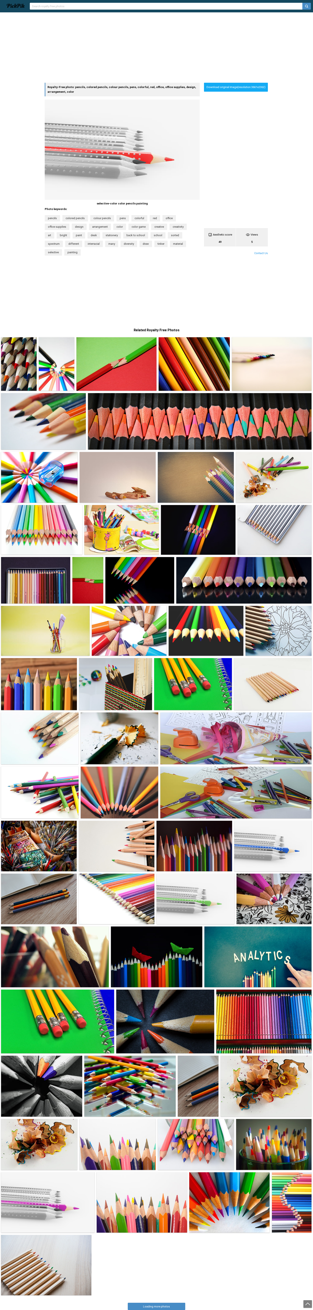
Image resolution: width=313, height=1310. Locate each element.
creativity (178, 226)
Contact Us (261, 253)
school (158, 235)
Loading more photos (156, 1306)
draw (146, 243)
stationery (112, 235)
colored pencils (75, 218)
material (178, 243)
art (49, 235)
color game (139, 226)
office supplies (57, 226)
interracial (94, 243)
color (119, 226)
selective (53, 252)
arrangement (100, 226)
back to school (135, 235)
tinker (161, 243)
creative (159, 226)
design (79, 226)
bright (63, 235)
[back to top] (307, 1304)
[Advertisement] (156, 47)
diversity (129, 243)
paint (79, 235)
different (73, 243)
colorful (139, 218)
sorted (175, 235)
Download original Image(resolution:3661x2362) (236, 87)
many (111, 243)
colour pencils (102, 218)
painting (72, 252)
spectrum (54, 243)
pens (123, 218)
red (155, 218)
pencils (52, 218)
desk (94, 235)
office (169, 218)
